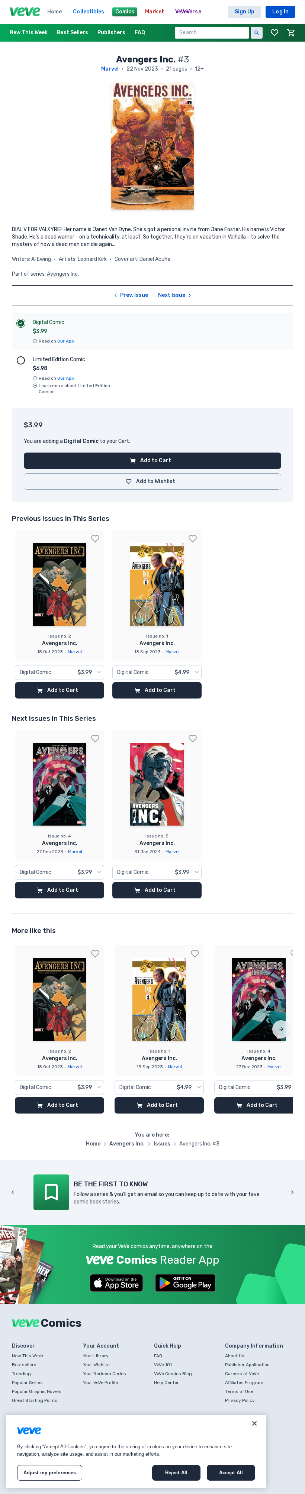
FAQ (158, 1355)
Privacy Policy (240, 1400)
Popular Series (27, 1382)
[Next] (281, 1029)
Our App (65, 341)
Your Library (96, 1355)
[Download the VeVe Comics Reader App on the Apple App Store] (116, 1283)
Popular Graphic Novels (36, 1391)
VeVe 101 (163, 1364)
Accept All (231, 1472)
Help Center (166, 1382)
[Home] (25, 11)
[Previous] (13, 1192)
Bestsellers (24, 1364)
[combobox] (59, 672)
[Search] (257, 33)
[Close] (254, 1423)
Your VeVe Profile (100, 1382)
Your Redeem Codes (104, 1373)
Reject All (176, 1472)
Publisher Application (247, 1364)
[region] (136, 1451)
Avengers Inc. (63, 274)
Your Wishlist (96, 1364)
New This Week (28, 1355)
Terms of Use (239, 1391)
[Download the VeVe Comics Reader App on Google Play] (185, 1283)
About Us (234, 1355)
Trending (21, 1373)
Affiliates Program (244, 1382)
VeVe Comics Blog (173, 1373)
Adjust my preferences (49, 1472)
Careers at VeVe (242, 1373)
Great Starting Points (35, 1400)
